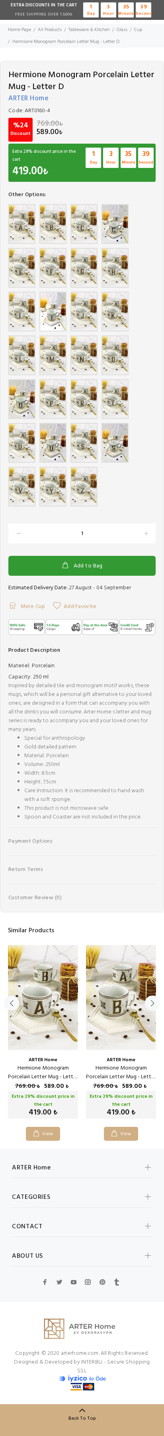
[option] (43, 1037)
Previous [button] (11, 1003)
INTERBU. (92, 1362)
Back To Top (82, 1418)
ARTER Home (28, 98)
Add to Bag (88, 566)
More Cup (32, 606)
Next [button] (152, 1003)
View (48, 1134)
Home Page (19, 30)
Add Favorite (80, 606)
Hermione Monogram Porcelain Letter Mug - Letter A (43, 1077)
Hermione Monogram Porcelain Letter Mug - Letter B (121, 1077)
